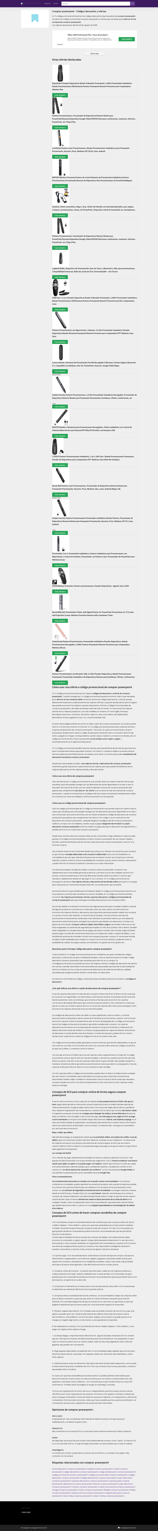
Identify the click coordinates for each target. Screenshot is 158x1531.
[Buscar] (132, 4)
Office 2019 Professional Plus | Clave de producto (87, 35)
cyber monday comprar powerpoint (108, 1496)
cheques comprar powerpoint (99, 1469)
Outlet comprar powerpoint (90, 1490)
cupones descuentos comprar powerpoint (89, 1481)
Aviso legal (26, 1512)
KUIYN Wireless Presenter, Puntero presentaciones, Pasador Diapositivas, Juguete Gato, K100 (90, 586)
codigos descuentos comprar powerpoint (98, 1478)
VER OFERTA (60, 95)
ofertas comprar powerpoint (105, 1484)
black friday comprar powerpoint (77, 1496)
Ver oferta (127, 39)
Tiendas (55, 3)
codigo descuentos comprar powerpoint (80, 1472)
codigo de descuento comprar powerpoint (117, 1472)
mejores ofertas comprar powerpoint (87, 1493)
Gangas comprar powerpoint (64, 1490)
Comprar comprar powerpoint (84, 1487)
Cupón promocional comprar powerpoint (116, 1487)
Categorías (47, 3)
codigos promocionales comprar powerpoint (108, 1475)
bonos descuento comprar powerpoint (68, 1469)
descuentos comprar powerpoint (77, 1484)
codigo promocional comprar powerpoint (69, 1475)
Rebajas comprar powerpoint (116, 1490)
